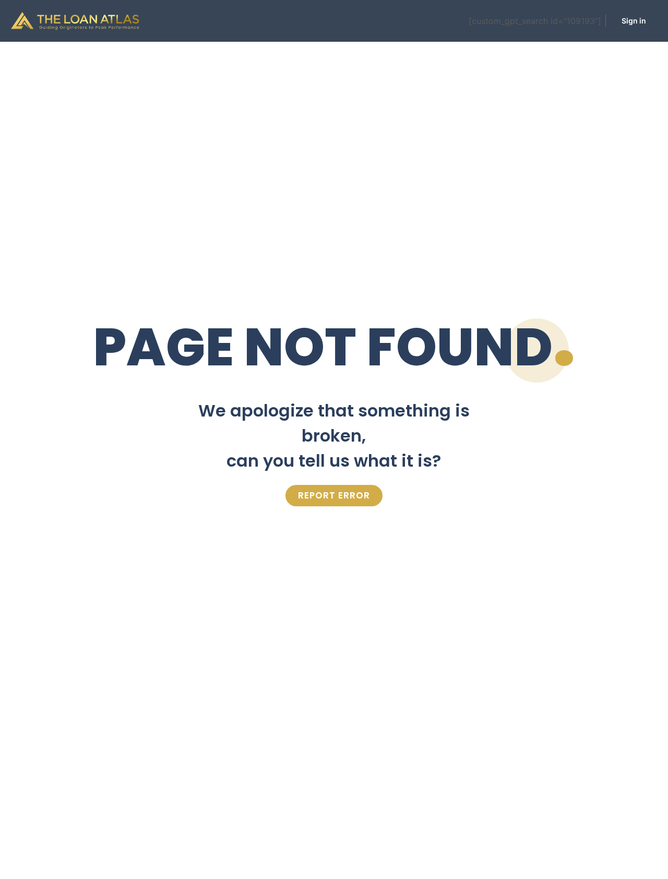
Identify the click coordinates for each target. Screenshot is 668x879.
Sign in (634, 20)
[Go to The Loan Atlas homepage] (75, 20)
